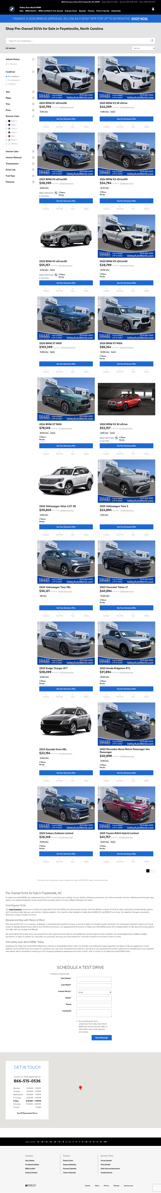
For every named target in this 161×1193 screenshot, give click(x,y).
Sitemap (116, 1185)
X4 (47, 1142)
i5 (94, 1142)
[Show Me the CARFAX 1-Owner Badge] (63, 194)
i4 (90, 1142)
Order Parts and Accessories (110, 1168)
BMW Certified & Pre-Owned (50, 11)
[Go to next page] (153, 870)
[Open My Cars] (152, 9)
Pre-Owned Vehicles (32, 1164)
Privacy (106, 1185)
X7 (59, 1142)
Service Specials (106, 1160)
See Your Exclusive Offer (66, 119)
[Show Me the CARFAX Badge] (43, 520)
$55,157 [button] (55, 265)
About (97, 1185)
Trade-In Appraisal (69, 1172)
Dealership (116, 11)
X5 (51, 1142)
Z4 (87, 1142)
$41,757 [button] (116, 837)
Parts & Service (102, 11)
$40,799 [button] (56, 107)
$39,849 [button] (56, 510)
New (21, 11)
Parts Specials (105, 1164)
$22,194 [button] (55, 753)
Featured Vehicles (31, 1172)
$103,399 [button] (57, 347)
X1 (38, 1142)
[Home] (12, 9)
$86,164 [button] (116, 347)
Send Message (101, 1037)
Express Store (71, 11)
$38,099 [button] (56, 672)
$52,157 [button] (116, 428)
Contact (87, 1185)
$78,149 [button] (55, 428)
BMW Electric (31, 11)
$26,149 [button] (56, 837)
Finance (91, 11)
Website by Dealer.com (36, 1185)
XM (105, 1142)
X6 (55, 1142)
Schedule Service (106, 1172)
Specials (82, 11)
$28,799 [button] (117, 265)
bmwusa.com (128, 1185)
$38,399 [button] (56, 183)
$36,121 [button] (55, 591)
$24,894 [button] (117, 510)
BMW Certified (30, 1168)
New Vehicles (29, 1160)
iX (101, 1142)
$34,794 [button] (117, 183)
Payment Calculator (69, 1168)
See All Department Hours (27, 1113)
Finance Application (69, 1164)
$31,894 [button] (116, 672)
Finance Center (68, 1160)
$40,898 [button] (117, 756)
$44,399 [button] (117, 107)
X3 (42, 1142)
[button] (66, 112)
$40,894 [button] (117, 591)
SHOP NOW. (139, 18)
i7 (97, 1142)
